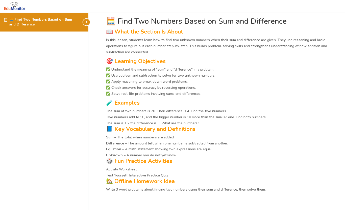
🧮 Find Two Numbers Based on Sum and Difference (40, 22)
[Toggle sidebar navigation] (86, 22)
